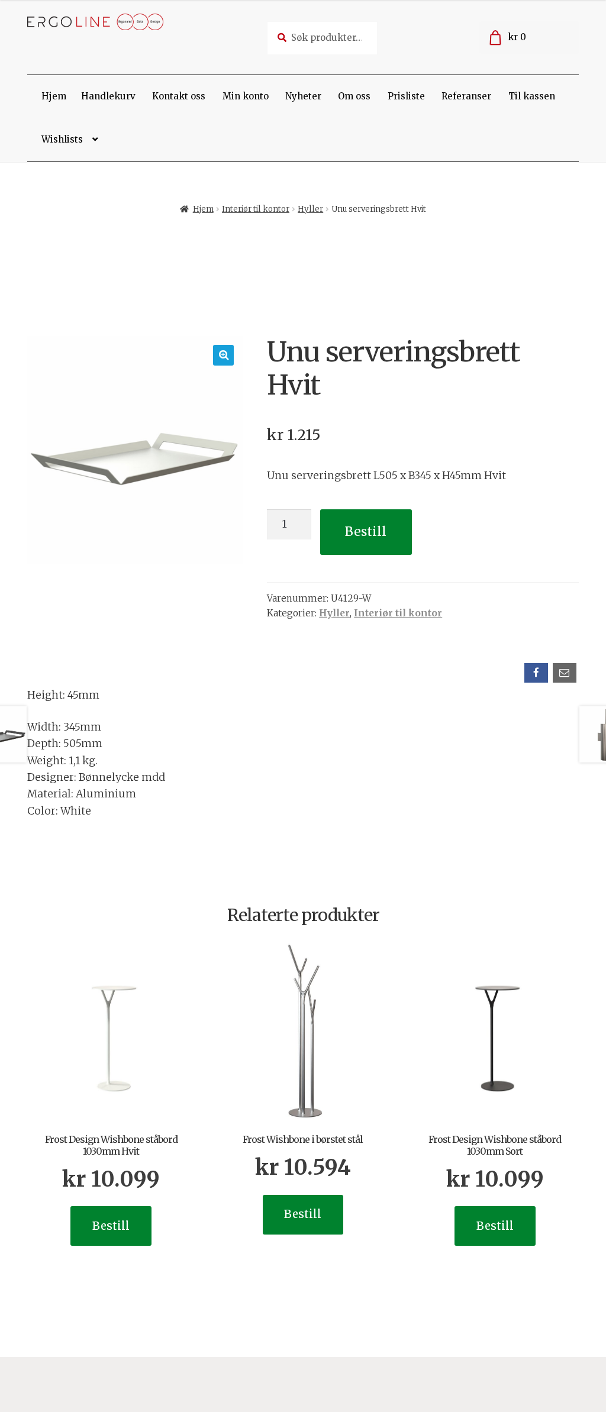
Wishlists (62, 139)
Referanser (466, 96)
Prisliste (406, 96)
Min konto (246, 96)
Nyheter (303, 96)
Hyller (310, 209)
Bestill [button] (111, 1226)
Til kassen (531, 96)
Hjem (53, 96)
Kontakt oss (178, 96)
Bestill (365, 531)
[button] (223, 355)
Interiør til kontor (255, 209)
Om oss (354, 96)
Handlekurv (108, 96)
